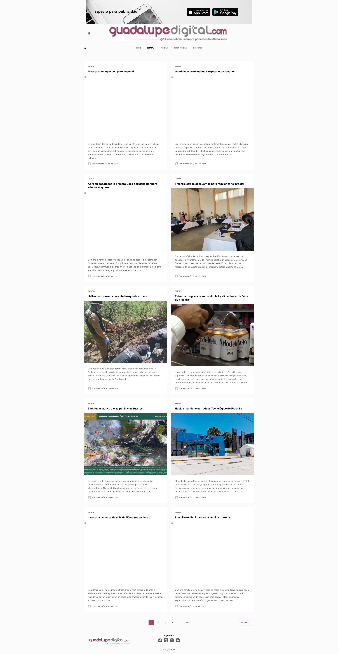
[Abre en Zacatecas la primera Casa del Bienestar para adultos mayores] (125, 223)
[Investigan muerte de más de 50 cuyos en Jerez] (125, 553)
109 (187, 622)
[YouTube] (178, 640)
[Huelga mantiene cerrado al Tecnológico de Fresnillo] (212, 444)
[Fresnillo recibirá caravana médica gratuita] (212, 553)
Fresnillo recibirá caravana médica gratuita (202, 517)
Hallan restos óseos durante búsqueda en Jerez (118, 296)
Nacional (164, 48)
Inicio (138, 48)
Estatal (150, 48)
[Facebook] (160, 640)
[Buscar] (85, 48)
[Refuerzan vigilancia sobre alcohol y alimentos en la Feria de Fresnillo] (212, 335)
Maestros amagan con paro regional (111, 71)
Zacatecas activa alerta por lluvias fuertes (115, 408)
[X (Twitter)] (166, 640)
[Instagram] (172, 640)
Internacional (180, 48)
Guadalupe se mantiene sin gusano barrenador (205, 71)
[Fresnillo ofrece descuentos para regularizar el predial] (212, 219)
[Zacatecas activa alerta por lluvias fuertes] (125, 444)
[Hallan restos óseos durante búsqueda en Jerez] (125, 332)
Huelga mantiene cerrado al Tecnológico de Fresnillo (208, 408)
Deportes (197, 48)
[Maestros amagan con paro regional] (125, 107)
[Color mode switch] (89, 33)
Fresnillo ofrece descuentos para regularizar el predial (209, 183)
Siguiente (245, 623)
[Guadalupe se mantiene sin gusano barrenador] (212, 107)
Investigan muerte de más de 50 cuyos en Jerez (119, 517)
